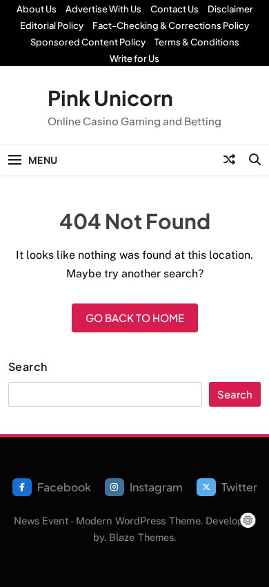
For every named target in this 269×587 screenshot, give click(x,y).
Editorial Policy (51, 25)
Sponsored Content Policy (88, 41)
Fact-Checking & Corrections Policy (170, 25)
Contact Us (174, 8)
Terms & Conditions (197, 41)
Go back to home (135, 317)
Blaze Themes (141, 537)
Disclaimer (230, 8)
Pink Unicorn (110, 98)
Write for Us (134, 58)
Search (28, 367)
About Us (37, 8)
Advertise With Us (103, 8)
